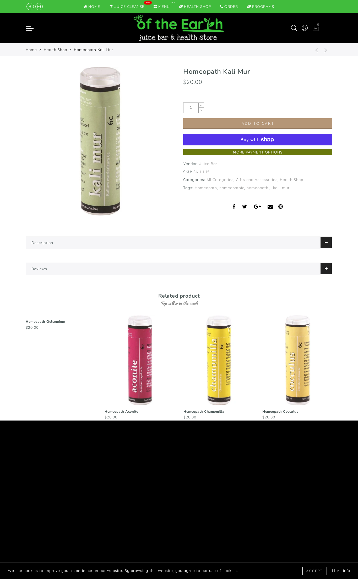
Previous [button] (22, 367)
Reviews (39, 268)
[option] (60, 323)
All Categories (220, 179)
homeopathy (259, 187)
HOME (94, 6)
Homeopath (206, 187)
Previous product (312, 49)
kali (276, 187)
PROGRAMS (263, 6)
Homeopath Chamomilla (203, 411)
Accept (314, 571)
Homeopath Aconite (121, 411)
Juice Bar (208, 163)
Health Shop (197, 6)
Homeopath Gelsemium (45, 321)
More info (341, 570)
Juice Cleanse (129, 6)
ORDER (231, 6)
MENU (164, 6)
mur (286, 187)
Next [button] (329, 367)
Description (42, 242)
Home (31, 49)
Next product (325, 49)
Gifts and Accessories (257, 179)
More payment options (258, 152)
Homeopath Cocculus (280, 411)
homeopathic (231, 187)
